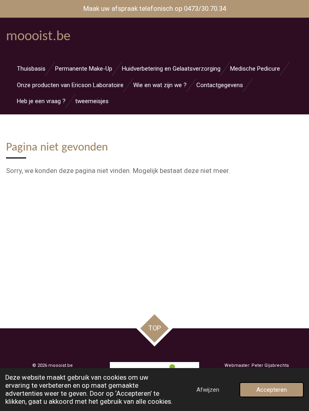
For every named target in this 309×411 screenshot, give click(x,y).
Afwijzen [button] (207, 389)
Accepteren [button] (271, 389)
